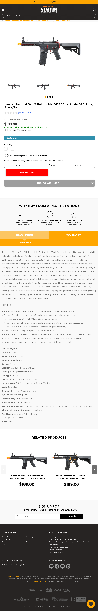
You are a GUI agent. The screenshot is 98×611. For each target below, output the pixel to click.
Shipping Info (54, 537)
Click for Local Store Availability (18, 130)
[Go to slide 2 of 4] (47, 97)
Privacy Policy (51, 606)
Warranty (73, 235)
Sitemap (41, 606)
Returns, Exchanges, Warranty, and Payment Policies (69, 542)
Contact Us (6, 539)
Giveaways (30, 537)
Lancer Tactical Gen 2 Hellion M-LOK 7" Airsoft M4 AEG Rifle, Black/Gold (71, 478)
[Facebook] (62, 566)
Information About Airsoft (59, 547)
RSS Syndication (55, 544)
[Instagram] (68, 566)
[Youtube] (51, 566)
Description (24, 235)
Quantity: (8, 144)
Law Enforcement (56, 552)
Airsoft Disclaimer (40, 581)
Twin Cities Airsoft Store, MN (13, 565)
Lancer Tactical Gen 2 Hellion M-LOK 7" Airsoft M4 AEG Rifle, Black (27, 477)
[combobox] (49, 16)
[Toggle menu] (3, 9)
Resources (6, 542)
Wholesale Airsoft (55, 550)
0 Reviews (24, 242)
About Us (5, 537)
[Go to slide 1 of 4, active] (45, 97)
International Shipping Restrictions (62, 539)
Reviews (5, 544)
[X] (57, 566)
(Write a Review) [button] (25, 113)
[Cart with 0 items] (93, 10)
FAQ (27, 539)
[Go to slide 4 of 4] (52, 97)
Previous (3, 469)
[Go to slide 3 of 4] (50, 97)
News (28, 542)
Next (94, 469)
